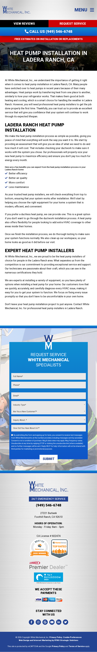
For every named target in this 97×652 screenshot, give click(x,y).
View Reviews (24, 23)
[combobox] (48, 404)
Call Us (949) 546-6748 (50, 31)
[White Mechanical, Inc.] (16, 9)
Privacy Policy (55, 637)
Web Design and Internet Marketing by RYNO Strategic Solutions (48, 640)
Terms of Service (77, 646)
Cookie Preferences (72, 637)
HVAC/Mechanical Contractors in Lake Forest (48, 583)
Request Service (73, 23)
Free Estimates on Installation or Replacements (49, 39)
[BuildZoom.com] (48, 577)
